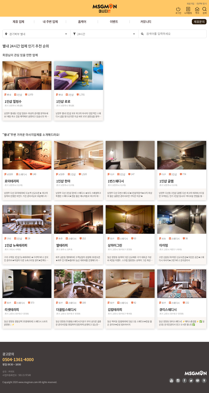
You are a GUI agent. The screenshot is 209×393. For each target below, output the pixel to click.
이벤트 (114, 21)
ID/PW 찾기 (202, 3)
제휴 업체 (18, 21)
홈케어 (82, 21)
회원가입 (190, 3)
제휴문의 (199, 21)
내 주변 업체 (50, 21)
